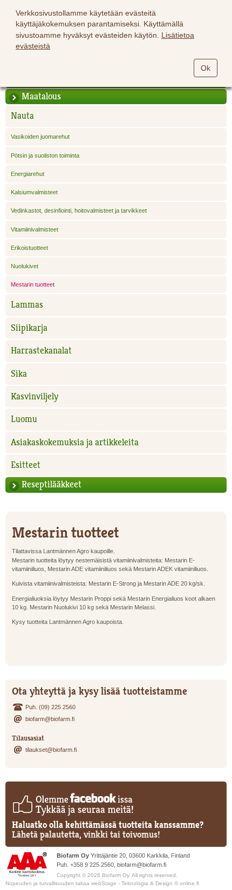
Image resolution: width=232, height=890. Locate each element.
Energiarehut (27, 174)
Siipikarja (29, 328)
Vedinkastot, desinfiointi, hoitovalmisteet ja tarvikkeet (79, 210)
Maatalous (41, 96)
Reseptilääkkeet (51, 484)
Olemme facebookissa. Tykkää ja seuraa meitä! (72, 804)
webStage (104, 883)
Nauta (22, 115)
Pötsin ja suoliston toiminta (45, 155)
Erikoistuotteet (29, 247)
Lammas (27, 304)
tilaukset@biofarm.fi (51, 749)
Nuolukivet (24, 266)
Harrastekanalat (41, 350)
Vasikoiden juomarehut (40, 136)
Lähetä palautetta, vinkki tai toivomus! (86, 834)
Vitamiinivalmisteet (34, 229)
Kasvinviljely (34, 396)
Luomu (24, 419)
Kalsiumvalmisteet (34, 192)
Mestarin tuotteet (32, 284)
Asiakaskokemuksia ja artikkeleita (75, 442)
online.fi (189, 883)
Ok (205, 68)
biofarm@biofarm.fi (49, 719)
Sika (19, 373)
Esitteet (25, 465)
